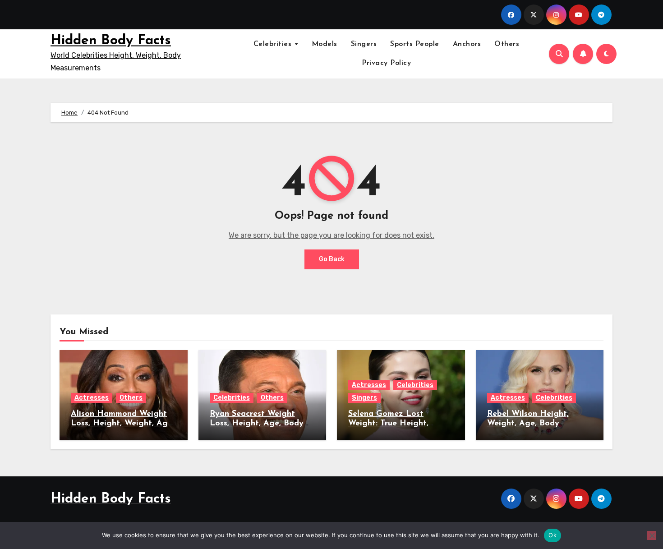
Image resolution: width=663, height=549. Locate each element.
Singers (364, 44)
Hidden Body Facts (111, 41)
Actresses (91, 397)
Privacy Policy (386, 63)
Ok (552, 535)
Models (324, 44)
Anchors (467, 44)
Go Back (332, 259)
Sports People (414, 44)
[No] (651, 535)
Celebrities (273, 44)
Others (506, 44)
